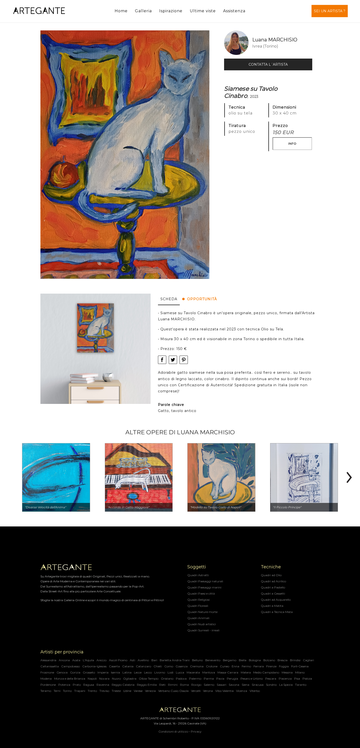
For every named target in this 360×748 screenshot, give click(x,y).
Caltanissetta (49, 666)
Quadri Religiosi (198, 599)
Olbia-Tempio (148, 678)
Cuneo (224, 666)
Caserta (114, 666)
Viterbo (255, 691)
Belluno (197, 660)
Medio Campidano (266, 672)
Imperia (102, 672)
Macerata (193, 672)
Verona (208, 691)
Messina (287, 672)
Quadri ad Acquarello (276, 599)
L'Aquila (88, 660)
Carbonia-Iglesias (94, 666)
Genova (62, 672)
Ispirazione (170, 11)
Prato (77, 684)
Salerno (209, 684)
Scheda (168, 299)
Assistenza (234, 11)
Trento (92, 691)
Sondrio (271, 684)
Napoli (92, 678)
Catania (127, 666)
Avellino (143, 660)
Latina (127, 672)
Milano (300, 672)
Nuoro (116, 678)
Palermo (195, 678)
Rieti (162, 684)
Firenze (271, 666)
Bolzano (269, 660)
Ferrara (258, 666)
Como (168, 666)
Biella (242, 660)
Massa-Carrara (227, 672)
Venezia (150, 691)
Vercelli (196, 691)
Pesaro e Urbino (251, 678)
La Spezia (286, 684)
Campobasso (70, 666)
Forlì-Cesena (300, 666)
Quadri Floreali (197, 606)
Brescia (282, 660)
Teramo (45, 691)
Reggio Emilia (147, 684)
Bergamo (229, 660)
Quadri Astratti (198, 575)
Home (121, 11)
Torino (67, 691)
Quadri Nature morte (202, 612)
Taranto (300, 684)
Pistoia (307, 678)
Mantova (208, 672)
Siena (245, 684)
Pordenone (48, 684)
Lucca (180, 672)
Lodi (170, 672)
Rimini (173, 684)
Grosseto (89, 672)
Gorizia (75, 672)
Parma (209, 678)
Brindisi (295, 660)
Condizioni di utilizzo (173, 731)
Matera (246, 672)
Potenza (64, 684)
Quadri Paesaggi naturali (205, 581)
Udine (127, 691)
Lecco (148, 672)
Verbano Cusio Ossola (173, 691)
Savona (234, 684)
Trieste (116, 691)
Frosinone (47, 672)
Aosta (76, 660)
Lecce (138, 672)
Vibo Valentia (224, 691)
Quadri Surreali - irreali (203, 630)
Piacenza (285, 678)
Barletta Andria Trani (175, 660)
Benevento (212, 660)
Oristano (167, 678)
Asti (132, 660)
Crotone (211, 666)
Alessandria (48, 660)
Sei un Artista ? (329, 11)
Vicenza (241, 691)
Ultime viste (203, 11)
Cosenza (182, 666)
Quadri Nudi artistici (201, 624)
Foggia (284, 666)
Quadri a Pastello (273, 587)
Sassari (221, 684)
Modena (46, 678)
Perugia (232, 678)
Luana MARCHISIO (274, 40)
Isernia (115, 672)
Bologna (255, 660)
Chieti (158, 666)
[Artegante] (39, 11)
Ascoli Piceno (118, 660)
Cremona (197, 666)
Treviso (104, 691)
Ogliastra (129, 678)
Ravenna (102, 684)
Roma (184, 684)
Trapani (79, 691)
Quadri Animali (198, 618)
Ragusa (88, 684)
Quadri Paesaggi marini (204, 587)
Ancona (64, 660)
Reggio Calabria (123, 684)
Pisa (297, 678)
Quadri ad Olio (271, 575)
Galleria (143, 11)
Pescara (270, 678)
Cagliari (308, 660)
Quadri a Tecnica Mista (277, 612)
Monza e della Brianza (69, 678)
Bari (154, 660)
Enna (235, 666)
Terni (57, 691)
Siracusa (258, 684)
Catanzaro (143, 666)
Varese (138, 691)
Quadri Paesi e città (201, 593)
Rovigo (196, 684)
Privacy (196, 731)
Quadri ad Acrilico (273, 581)
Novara (104, 678)
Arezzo (101, 660)
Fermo (246, 666)
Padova (181, 678)
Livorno (159, 672)
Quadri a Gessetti (273, 593)
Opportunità (202, 299)
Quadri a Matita (272, 606)
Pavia (220, 678)
